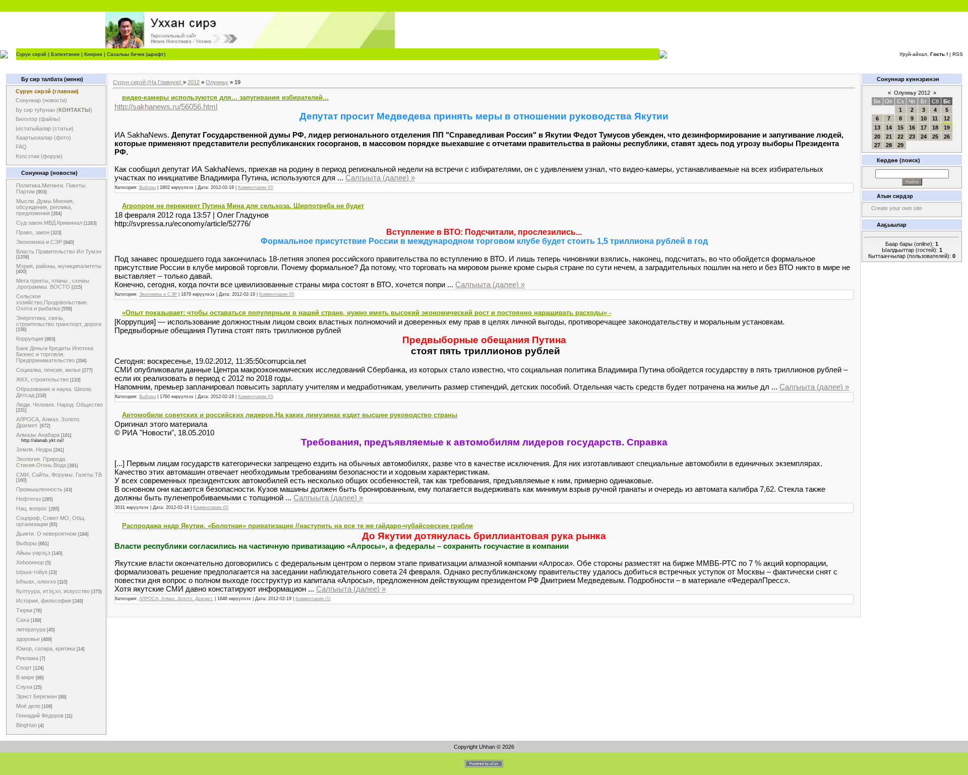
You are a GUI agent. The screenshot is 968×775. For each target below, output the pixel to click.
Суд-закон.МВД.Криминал (49, 223)
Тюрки (24, 610)
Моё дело (28, 706)
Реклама (27, 658)
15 (900, 127)
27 (877, 145)
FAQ (21, 147)
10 (924, 118)
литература (30, 629)
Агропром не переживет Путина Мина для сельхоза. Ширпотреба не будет (243, 206)
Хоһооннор (30, 562)
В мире (25, 677)
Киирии (93, 54)
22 (900, 137)
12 (947, 118)
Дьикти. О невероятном (46, 534)
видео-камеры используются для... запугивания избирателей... (225, 97)
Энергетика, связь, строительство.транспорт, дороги (58, 321)
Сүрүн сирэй (31, 54)
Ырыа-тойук (31, 572)
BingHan (26, 725)
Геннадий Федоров (40, 716)
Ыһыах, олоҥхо (36, 581)
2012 (194, 82)
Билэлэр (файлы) (38, 119)
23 (912, 137)
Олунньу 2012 (912, 93)
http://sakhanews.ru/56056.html (165, 106)
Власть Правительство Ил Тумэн (58, 251)
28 (889, 145)
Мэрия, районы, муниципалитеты (58, 266)
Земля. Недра (34, 449)
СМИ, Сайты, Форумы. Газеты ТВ (59, 475)
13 (877, 127)
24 (924, 137)
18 (935, 127)
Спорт (24, 668)
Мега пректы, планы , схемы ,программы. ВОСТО (52, 284)
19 (947, 127)
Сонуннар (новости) (41, 100)
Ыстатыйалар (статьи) (45, 128)
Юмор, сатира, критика (45, 648)
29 (900, 145)
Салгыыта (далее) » (380, 177)
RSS (957, 54)
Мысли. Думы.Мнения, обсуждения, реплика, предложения (45, 207)
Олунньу (217, 82)
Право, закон (32, 232)
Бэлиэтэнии (65, 54)
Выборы (26, 543)
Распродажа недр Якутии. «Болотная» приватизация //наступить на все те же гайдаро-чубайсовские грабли (297, 526)
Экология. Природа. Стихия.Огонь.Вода (41, 462)
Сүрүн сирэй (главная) (47, 91)
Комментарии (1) (313, 598)
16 (912, 127)
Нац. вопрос (31, 508)
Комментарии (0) (255, 187)
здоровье (28, 639)
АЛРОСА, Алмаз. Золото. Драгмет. (176, 598)
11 (935, 118)
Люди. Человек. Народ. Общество (59, 405)
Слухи (24, 687)
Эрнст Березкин (36, 696)
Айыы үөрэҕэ (33, 553)
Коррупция (29, 339)
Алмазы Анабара (37, 435)
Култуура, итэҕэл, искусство (53, 591)
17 (924, 127)
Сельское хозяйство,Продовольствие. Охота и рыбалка (52, 302)
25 (935, 137)
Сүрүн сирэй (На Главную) (148, 82)
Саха (22, 620)
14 (889, 127)
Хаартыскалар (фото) (43, 138)
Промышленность (39, 489)
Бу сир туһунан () (54, 110)
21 (889, 137)
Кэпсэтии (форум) (39, 156)
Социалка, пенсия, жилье (48, 370)
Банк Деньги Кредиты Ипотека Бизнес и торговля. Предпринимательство (54, 354)
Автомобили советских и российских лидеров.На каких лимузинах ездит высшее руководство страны (289, 415)
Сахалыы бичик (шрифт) (136, 54)
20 (877, 137)
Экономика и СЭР (39, 242)
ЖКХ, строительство (42, 379)
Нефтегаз (28, 499)
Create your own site (896, 208)
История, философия (43, 601)
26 (947, 137)
